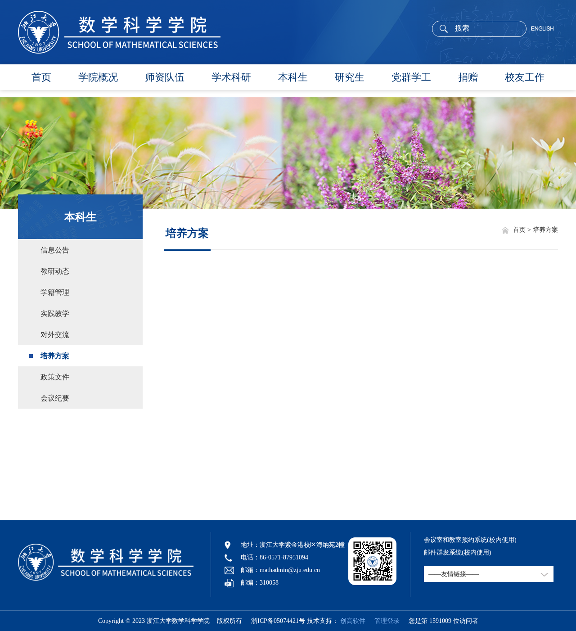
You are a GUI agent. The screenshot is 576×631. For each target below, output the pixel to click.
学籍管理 (54, 292)
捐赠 (468, 77)
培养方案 (54, 356)
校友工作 (524, 77)
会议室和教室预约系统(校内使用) (470, 539)
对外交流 (54, 334)
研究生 (349, 77)
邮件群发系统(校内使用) (457, 552)
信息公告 (54, 250)
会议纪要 (54, 398)
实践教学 (54, 313)
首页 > (523, 229)
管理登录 (383, 620)
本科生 (293, 77)
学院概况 (98, 77)
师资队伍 (164, 77)
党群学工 (411, 77)
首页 (41, 77)
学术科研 (231, 77)
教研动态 (54, 271)
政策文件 (54, 377)
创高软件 (352, 620)
